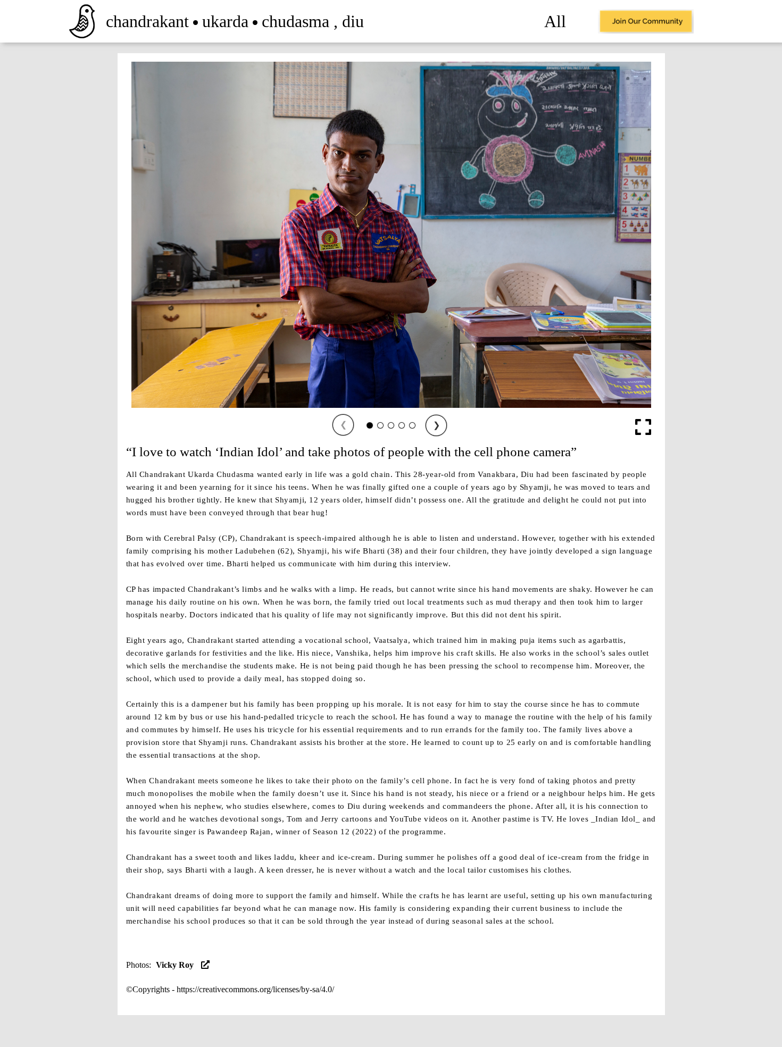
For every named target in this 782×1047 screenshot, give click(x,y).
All (555, 21)
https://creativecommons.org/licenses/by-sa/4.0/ (255, 989)
